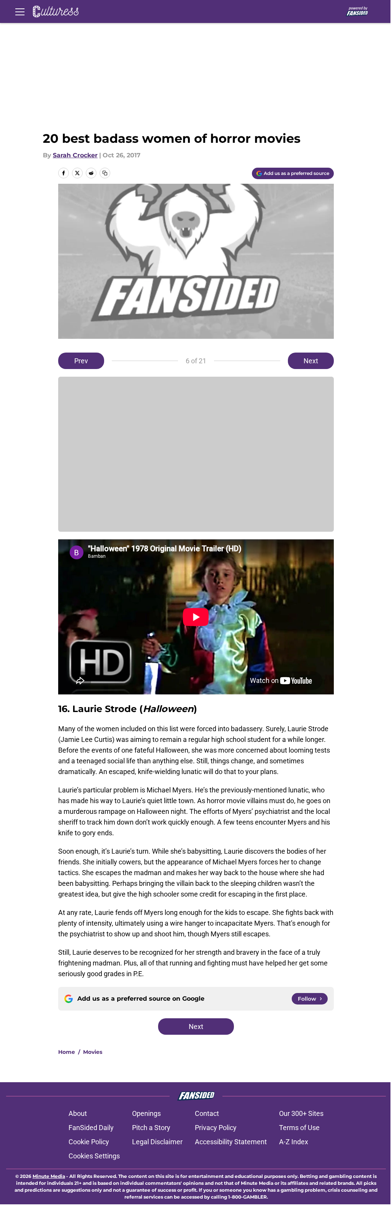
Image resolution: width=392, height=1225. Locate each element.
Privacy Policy (216, 1128)
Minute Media (49, 1176)
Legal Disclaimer (157, 1142)
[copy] (105, 173)
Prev (81, 361)
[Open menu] (19, 11)
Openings (146, 1113)
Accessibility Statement (231, 1142)
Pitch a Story (151, 1128)
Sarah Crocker (75, 155)
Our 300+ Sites (301, 1113)
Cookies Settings (94, 1156)
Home (66, 1052)
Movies (92, 1052)
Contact (207, 1113)
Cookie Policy (89, 1142)
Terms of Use (299, 1128)
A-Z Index (293, 1142)
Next (311, 361)
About (78, 1113)
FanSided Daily (91, 1128)
